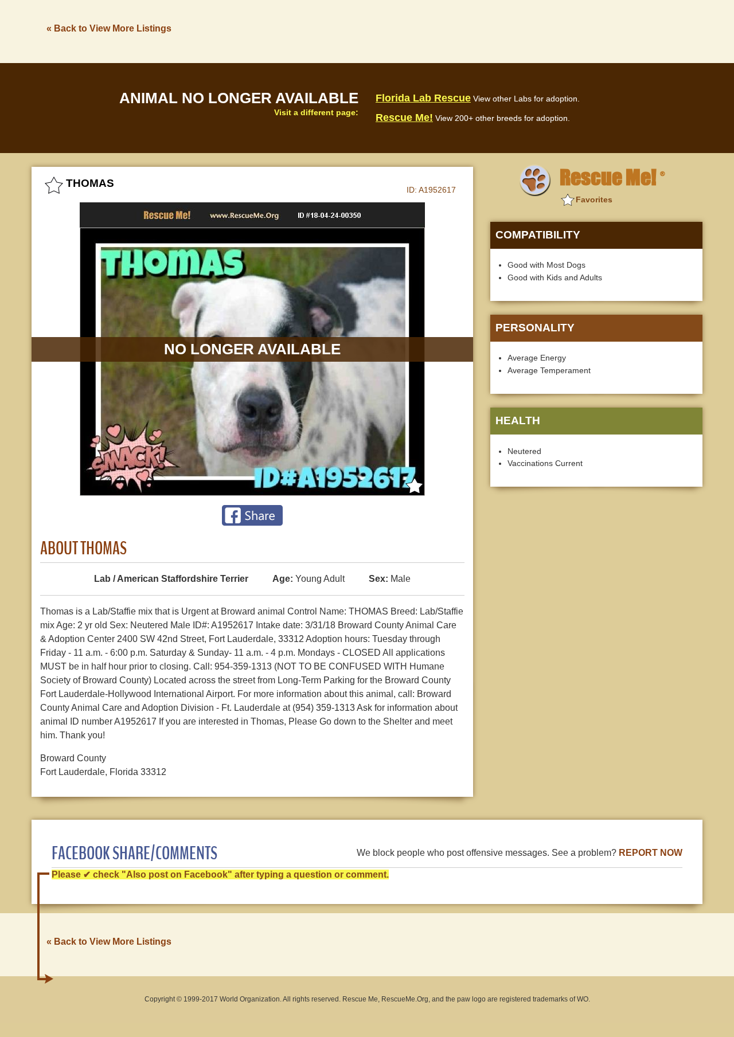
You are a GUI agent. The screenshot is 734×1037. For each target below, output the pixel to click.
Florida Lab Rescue (423, 98)
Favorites (594, 199)
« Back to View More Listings (108, 28)
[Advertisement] (493, 30)
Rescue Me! (404, 117)
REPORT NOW (650, 853)
